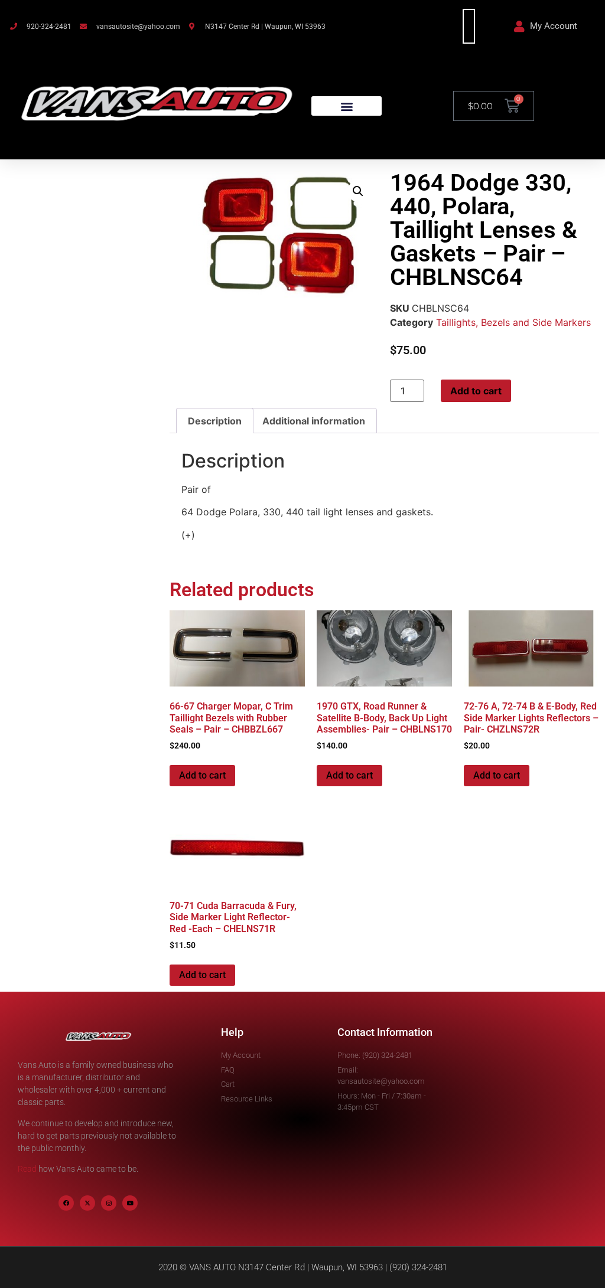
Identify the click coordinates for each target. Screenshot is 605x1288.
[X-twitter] (87, 1203)
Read (27, 1168)
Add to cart (476, 391)
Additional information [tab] (313, 421)
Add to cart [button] (202, 775)
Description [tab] (215, 421)
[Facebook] (66, 1203)
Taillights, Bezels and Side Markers (513, 322)
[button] (346, 106)
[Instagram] (108, 1203)
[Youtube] (130, 1203)
